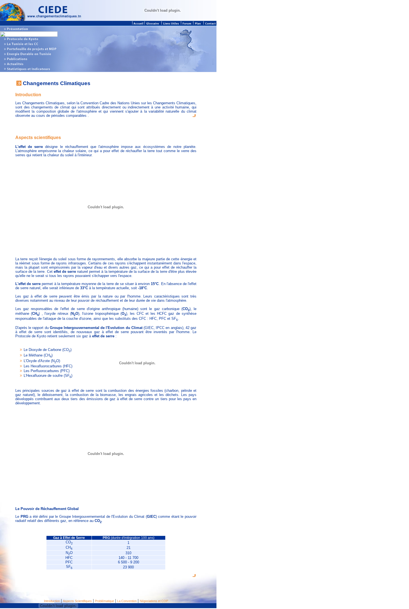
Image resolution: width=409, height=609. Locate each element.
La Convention (127, 601)
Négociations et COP (154, 601)
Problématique (104, 601)
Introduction (52, 601)
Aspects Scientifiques (77, 601)
